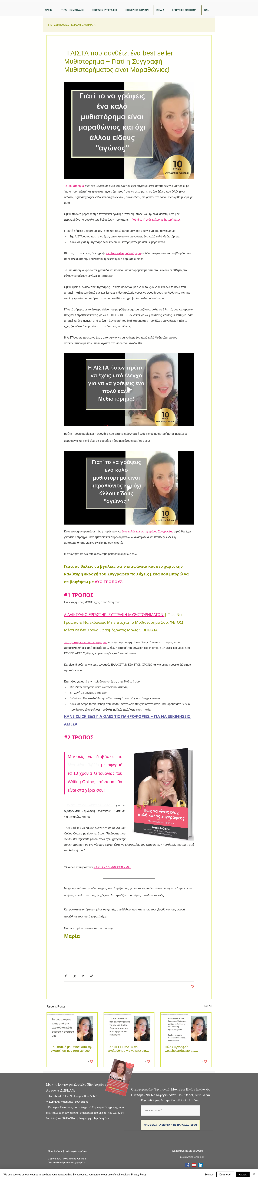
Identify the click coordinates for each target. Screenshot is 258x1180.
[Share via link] (91, 975)
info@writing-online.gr (192, 1156)
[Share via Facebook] (65, 975)
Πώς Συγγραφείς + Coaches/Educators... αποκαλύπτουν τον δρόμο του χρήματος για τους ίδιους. (185, 1049)
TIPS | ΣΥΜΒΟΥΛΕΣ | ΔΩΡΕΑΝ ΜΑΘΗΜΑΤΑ (71, 24)
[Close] (254, 1174)
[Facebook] (187, 1165)
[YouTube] (194, 1165)
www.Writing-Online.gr (75, 1158)
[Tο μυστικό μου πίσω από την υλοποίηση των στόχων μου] (72, 1027)
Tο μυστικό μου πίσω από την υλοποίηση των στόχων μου (71, 1048)
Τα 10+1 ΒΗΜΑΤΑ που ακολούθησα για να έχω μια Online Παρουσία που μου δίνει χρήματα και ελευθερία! (127, 1049)
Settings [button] (209, 1174)
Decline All (225, 1174)
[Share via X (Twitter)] (74, 975)
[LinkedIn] (200, 1165)
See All (207, 1006)
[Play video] (129, 389)
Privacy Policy (138, 1174)
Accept (243, 1174)
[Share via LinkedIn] (83, 975)
